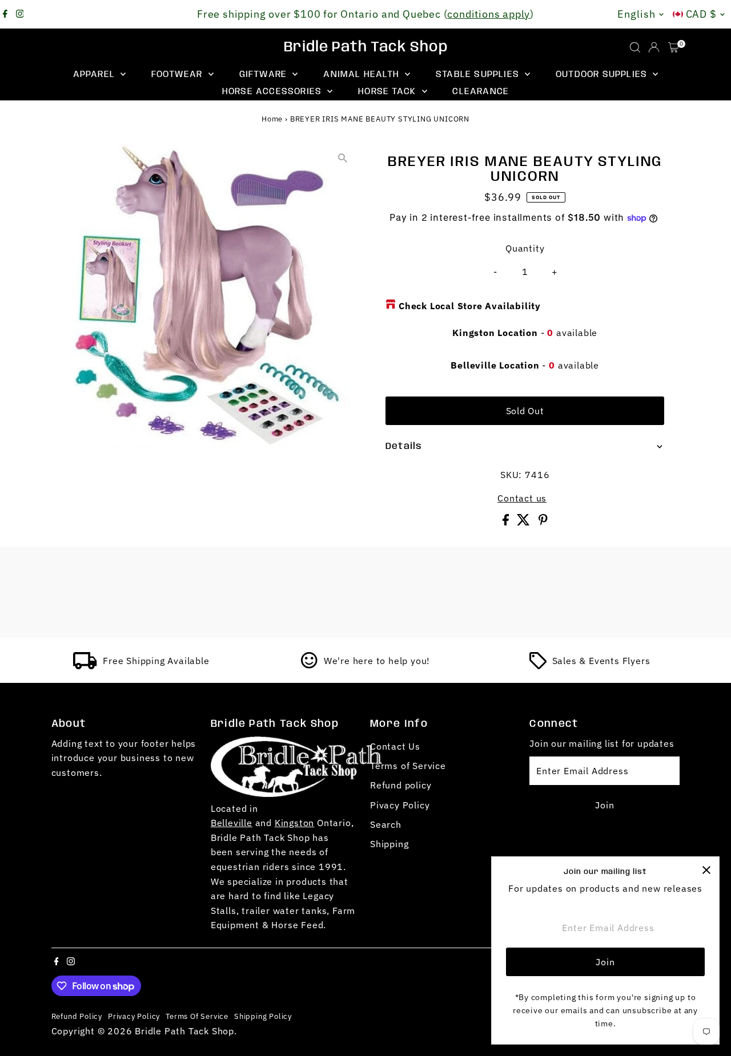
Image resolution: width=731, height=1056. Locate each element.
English (636, 14)
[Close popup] (706, 870)
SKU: (511, 474)
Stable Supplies (479, 74)
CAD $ (701, 14)
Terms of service (197, 1016)
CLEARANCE (480, 91)
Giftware (264, 74)
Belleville (231, 822)
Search (385, 824)
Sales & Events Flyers (601, 660)
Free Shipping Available (156, 660)
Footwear (178, 74)
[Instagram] (20, 14)
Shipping (389, 843)
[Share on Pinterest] (543, 522)
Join (604, 805)
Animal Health (362, 74)
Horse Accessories (273, 91)
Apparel (95, 74)
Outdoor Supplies (603, 74)
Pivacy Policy (399, 805)
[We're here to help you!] (309, 665)
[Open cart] (674, 47)
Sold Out (525, 410)
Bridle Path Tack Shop (366, 47)
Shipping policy (263, 1016)
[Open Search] (635, 47)
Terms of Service (408, 765)
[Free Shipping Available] (85, 665)
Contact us (522, 498)
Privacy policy (134, 1016)
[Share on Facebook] (507, 522)
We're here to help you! (377, 660)
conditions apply (488, 14)
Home (272, 119)
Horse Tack (388, 91)
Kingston (294, 822)
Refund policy (400, 785)
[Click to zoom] (342, 158)
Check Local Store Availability (470, 305)
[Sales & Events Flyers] (538, 665)
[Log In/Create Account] (654, 47)
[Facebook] (5, 14)
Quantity (524, 248)
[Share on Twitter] (525, 522)
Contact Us (395, 746)
